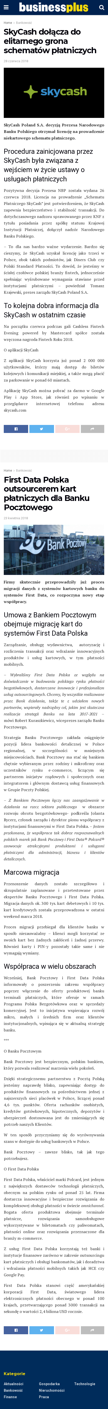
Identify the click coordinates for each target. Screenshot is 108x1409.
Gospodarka (49, 1384)
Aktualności (13, 1384)
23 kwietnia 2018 (16, 518)
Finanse (10, 1397)
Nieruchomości (52, 1390)
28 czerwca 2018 (16, 61)
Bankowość (24, 23)
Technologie (84, 1384)
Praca (44, 1397)
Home (8, 23)
